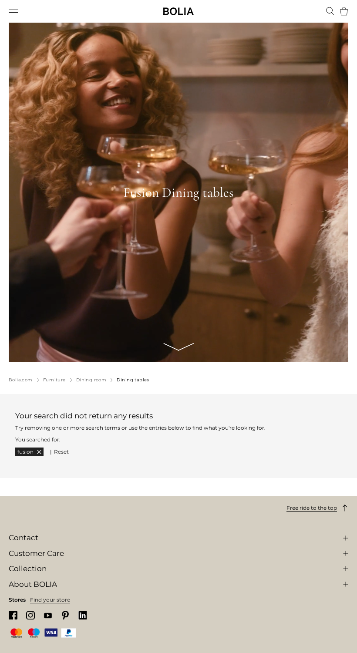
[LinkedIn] (82, 615)
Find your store (50, 599)
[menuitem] (14, 12)
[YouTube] (48, 615)
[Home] (178, 11)
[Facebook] (13, 615)
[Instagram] (30, 615)
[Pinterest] (65, 615)
